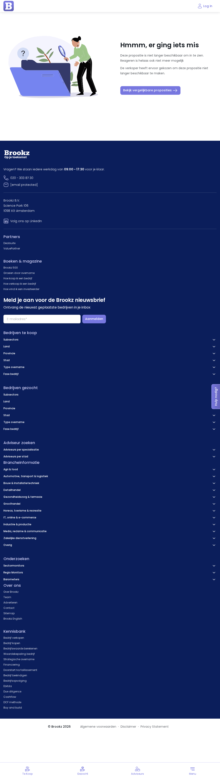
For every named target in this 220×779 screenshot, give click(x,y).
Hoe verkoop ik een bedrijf (19, 284)
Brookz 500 (10, 267)
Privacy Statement (155, 726)
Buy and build (12, 707)
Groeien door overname (19, 273)
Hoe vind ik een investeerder (21, 289)
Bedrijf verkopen (13, 638)
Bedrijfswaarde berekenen (20, 648)
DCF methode (12, 702)
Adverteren (10, 602)
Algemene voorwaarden (98, 726)
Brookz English (12, 618)
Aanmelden (94, 319)
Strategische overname (18, 659)
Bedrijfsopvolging (15, 681)
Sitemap (9, 613)
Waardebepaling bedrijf (19, 654)
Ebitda (7, 686)
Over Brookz (10, 592)
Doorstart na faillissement (20, 670)
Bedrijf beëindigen (15, 675)
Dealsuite (9, 243)
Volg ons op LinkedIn (26, 221)
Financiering (11, 664)
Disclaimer (128, 726)
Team (7, 597)
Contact (8, 608)
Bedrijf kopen (11, 643)
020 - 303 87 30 (21, 178)
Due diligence (12, 691)
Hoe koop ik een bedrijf (17, 278)
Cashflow (9, 697)
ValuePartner (11, 248)
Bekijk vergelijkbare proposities (147, 90)
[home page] (8, 6)
